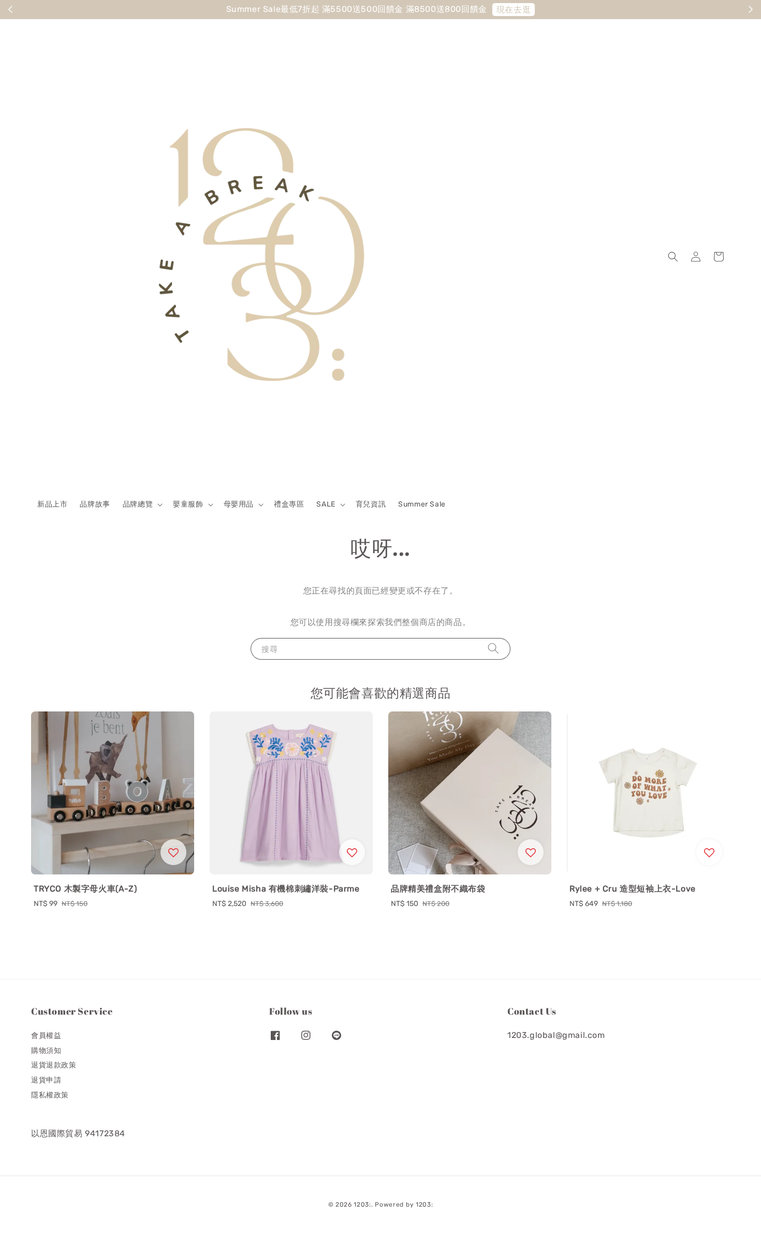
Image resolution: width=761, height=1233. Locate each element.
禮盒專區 (289, 504)
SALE (325, 504)
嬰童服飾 (188, 504)
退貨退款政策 (54, 1065)
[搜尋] (493, 648)
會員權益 (46, 1035)
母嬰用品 (239, 504)
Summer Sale (422, 504)
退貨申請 (46, 1080)
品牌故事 (95, 504)
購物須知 (46, 1050)
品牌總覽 (138, 504)
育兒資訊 (371, 504)
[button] (673, 256)
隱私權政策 (50, 1095)
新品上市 (52, 504)
